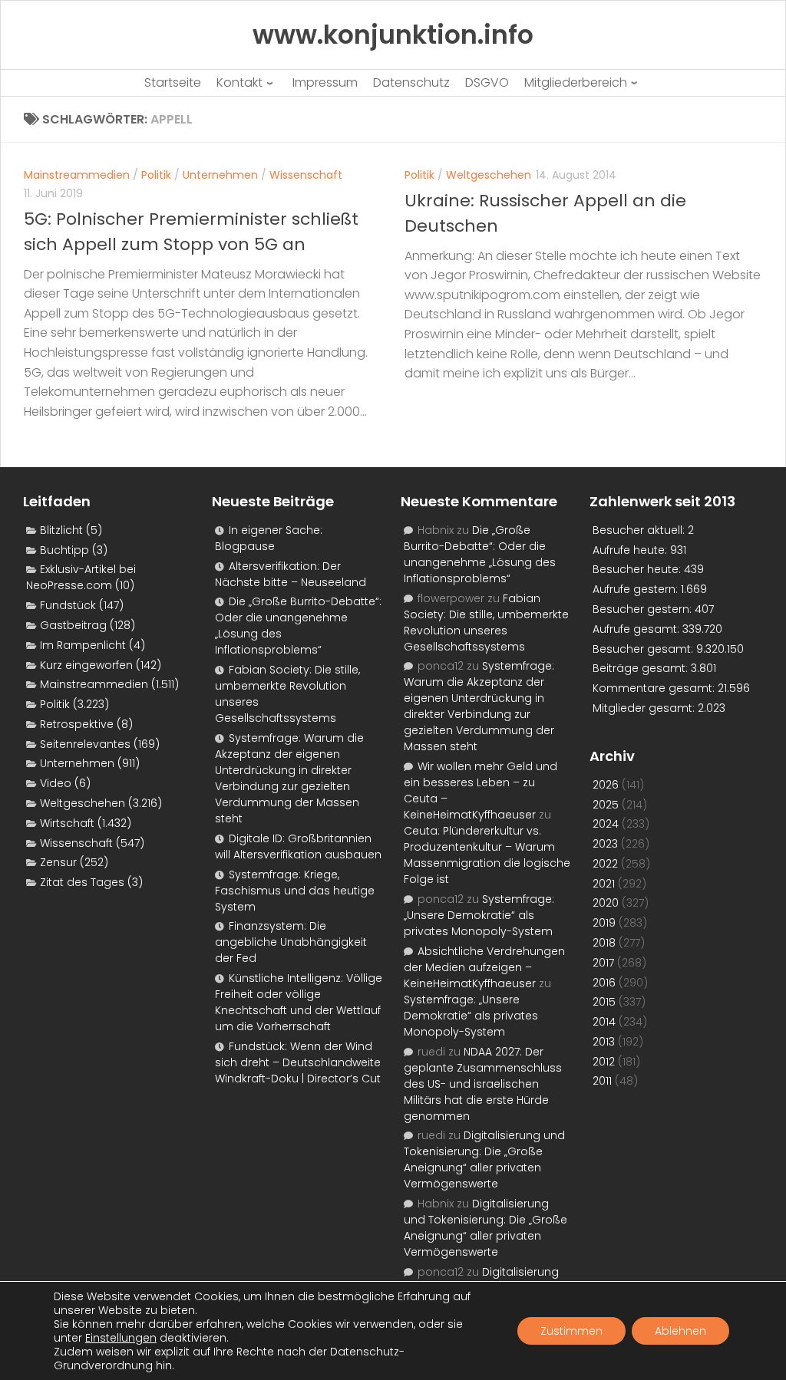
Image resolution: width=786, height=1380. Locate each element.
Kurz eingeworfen (86, 665)
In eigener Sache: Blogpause (268, 538)
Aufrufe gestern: (637, 589)
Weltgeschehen (488, 175)
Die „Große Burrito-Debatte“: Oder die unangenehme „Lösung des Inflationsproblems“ (480, 554)
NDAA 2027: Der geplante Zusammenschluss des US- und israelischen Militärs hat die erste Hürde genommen (483, 1084)
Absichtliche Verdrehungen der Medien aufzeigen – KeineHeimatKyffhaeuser (484, 967)
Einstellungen (121, 1338)
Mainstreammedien (77, 175)
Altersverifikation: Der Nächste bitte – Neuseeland (290, 574)
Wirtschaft (67, 823)
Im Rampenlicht (83, 645)
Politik (156, 175)
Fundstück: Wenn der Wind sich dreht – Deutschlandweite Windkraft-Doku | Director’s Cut (298, 1062)
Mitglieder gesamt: (645, 708)
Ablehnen (680, 1331)
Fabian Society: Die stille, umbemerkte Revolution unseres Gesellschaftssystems (486, 622)
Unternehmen (220, 175)
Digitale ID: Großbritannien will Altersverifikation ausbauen (298, 846)
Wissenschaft (305, 175)
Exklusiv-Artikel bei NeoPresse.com (81, 577)
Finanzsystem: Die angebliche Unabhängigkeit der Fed (291, 942)
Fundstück (68, 605)
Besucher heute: (638, 569)
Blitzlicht (61, 530)
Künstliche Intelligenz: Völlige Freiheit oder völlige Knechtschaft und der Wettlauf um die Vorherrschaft (298, 1002)
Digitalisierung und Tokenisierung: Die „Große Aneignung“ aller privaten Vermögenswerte (484, 1159)
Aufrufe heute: (631, 550)
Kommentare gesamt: (655, 688)
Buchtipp (64, 550)
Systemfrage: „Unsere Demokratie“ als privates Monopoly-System (479, 915)
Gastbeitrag (73, 625)
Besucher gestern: (644, 609)
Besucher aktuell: (640, 530)
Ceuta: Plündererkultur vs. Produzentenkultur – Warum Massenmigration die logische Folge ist (487, 855)
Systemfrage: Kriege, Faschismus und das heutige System (295, 890)
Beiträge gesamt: (642, 668)
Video (55, 783)
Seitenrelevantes (85, 744)
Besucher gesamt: (644, 649)
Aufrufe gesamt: (637, 629)
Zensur (58, 862)
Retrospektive (77, 724)
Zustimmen (571, 1331)
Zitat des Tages (82, 882)
